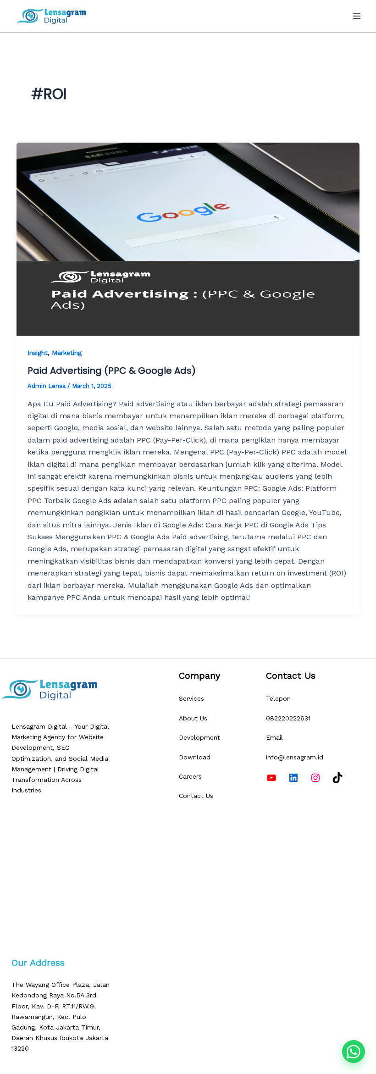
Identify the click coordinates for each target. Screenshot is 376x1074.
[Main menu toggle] (357, 16)
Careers (190, 776)
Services (191, 698)
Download (194, 757)
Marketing (67, 352)
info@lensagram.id (294, 757)
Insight (38, 352)
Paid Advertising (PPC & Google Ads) (112, 370)
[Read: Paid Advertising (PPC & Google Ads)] (188, 239)
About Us (193, 718)
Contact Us (196, 795)
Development (199, 737)
